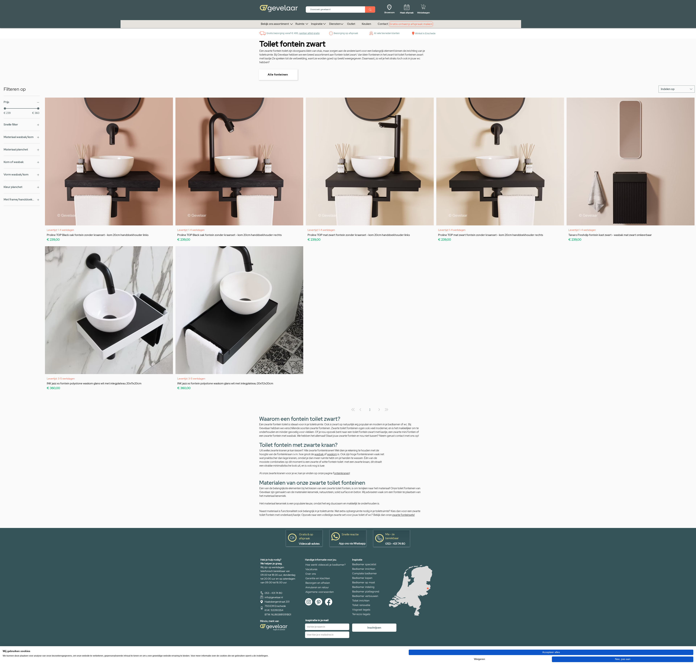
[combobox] (676, 89)
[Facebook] (328, 601)
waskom (332, 454)
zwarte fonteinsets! (403, 515)
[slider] (5, 108)
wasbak (319, 454)
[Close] (428, 588)
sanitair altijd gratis (309, 33)
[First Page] (353, 409)
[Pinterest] (318, 601)
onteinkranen (341, 473)
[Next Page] (379, 409)
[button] (423, 7)
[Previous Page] (360, 409)
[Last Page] (386, 409)
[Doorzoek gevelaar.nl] (370, 9)
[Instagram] (308, 601)
